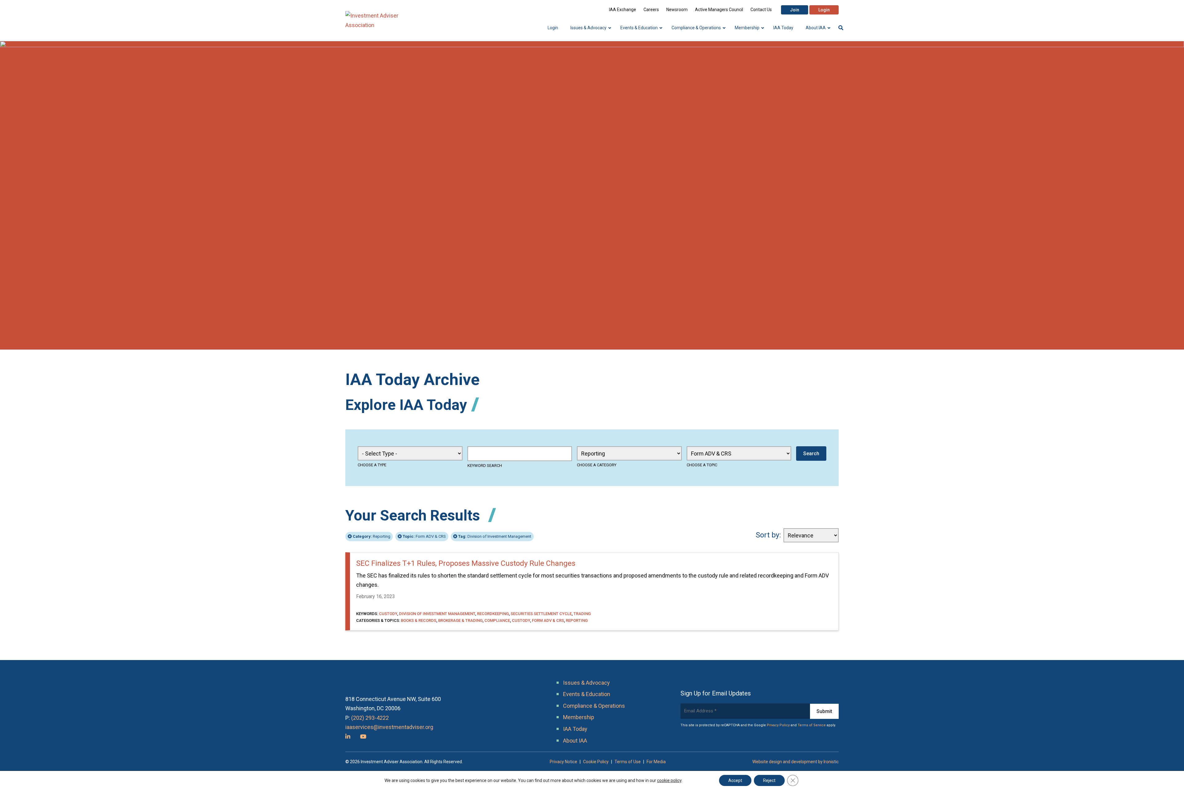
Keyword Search (484, 465)
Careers (651, 9)
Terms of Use (628, 761)
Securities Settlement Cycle (541, 613)
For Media (656, 761)
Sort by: (768, 535)
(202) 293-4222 (370, 718)
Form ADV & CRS (424, 536)
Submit (824, 711)
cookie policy (669, 780)
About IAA (575, 740)
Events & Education (586, 694)
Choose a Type (372, 465)
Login (824, 9)
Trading (582, 613)
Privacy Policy (778, 725)
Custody (388, 613)
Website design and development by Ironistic (795, 761)
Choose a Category (596, 465)
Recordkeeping (493, 613)
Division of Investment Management (494, 536)
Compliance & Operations (594, 706)
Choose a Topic (702, 465)
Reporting (371, 536)
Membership (578, 717)
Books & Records (418, 620)
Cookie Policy (596, 761)
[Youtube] (363, 736)
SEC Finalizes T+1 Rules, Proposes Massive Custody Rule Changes (465, 563)
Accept (735, 780)
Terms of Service (812, 725)
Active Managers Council (719, 9)
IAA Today (575, 729)
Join (794, 9)
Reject (769, 780)
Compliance (497, 620)
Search (811, 453)
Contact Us (761, 9)
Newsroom (677, 9)
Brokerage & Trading (460, 620)
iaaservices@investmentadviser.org (389, 727)
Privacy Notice (563, 761)
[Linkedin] (347, 736)
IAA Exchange (622, 9)
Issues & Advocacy (586, 682)
